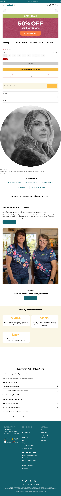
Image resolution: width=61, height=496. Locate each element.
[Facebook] (22, 481)
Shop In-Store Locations (28, 445)
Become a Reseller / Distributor (29, 455)
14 (19, 55)
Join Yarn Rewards (23, 1)
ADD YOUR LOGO (9, 222)
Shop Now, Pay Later (27, 448)
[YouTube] (35, 481)
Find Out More (30, 298)
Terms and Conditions (35, 491)
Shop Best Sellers (47, 182)
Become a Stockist (26, 457)
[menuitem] (47, 5)
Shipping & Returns (26, 443)
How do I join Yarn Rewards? (11, 407)
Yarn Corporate (44, 440)
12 (14, 55)
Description (6, 93)
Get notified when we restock (30, 69)
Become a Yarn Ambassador (29, 460)
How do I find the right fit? (10, 382)
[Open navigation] (4, 5)
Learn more (2, 173)
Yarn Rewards (44, 437)
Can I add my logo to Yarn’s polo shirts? (15, 374)
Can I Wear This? (26, 432)
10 (9, 55)
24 (43, 55)
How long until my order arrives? (13, 399)
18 (28, 55)
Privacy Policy (26, 484)
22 (38, 55)
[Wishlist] (53, 5)
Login (52, 86)
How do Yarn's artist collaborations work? (15, 390)
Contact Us (25, 437)
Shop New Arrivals (31, 182)
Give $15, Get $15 (45, 435)
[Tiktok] (39, 481)
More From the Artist (14, 182)
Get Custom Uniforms (38, 187)
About (23, 429)
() (57, 5)
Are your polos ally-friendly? (11, 386)
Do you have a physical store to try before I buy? (18, 416)
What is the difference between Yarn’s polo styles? (18, 378)
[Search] (47, 5)
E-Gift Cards (44, 432)
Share (4, 100)
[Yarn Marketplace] (11, 5)
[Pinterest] (30, 481)
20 (33, 55)
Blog (42, 429)
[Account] (50, 5)
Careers (24, 435)
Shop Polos (21, 187)
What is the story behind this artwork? (14, 395)
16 (23, 55)
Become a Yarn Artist (27, 463)
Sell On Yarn (25, 468)
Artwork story (6, 96)
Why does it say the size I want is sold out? (15, 411)
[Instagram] (26, 481)
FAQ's (23, 440)
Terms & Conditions (34, 484)
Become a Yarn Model (27, 465)
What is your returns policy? (11, 403)
